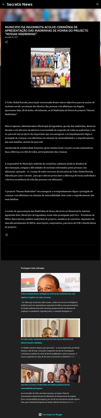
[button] (6, 42)
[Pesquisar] (35, 4)
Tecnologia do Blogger (52, 414)
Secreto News (19, 4)
